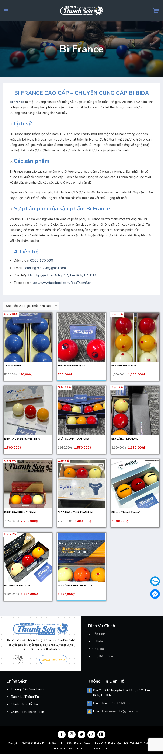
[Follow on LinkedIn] (101, 735)
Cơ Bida (98, 648)
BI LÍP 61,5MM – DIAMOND (73, 439)
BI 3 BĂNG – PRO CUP (17, 585)
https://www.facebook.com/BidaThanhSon (60, 282)
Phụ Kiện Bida (102, 656)
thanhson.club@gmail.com (120, 711)
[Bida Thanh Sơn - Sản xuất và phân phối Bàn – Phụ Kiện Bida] (81, 10)
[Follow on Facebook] (62, 735)
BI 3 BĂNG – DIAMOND (124, 439)
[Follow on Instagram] (72, 735)
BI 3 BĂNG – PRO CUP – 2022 (75, 585)
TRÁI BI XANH (12, 365)
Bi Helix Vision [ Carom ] (125, 512)
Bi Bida (97, 641)
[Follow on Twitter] (82, 735)
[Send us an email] (91, 735)
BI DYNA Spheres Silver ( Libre (22, 439)
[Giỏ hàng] (156, 11)
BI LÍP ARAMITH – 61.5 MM (20, 512)
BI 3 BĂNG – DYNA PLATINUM (75, 512)
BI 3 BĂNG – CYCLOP (123, 365)
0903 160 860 (41, 260)
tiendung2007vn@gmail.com (44, 268)
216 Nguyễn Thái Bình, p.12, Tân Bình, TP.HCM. (62, 275)
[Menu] (5, 10)
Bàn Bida (98, 634)
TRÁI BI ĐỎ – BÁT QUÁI (71, 365)
